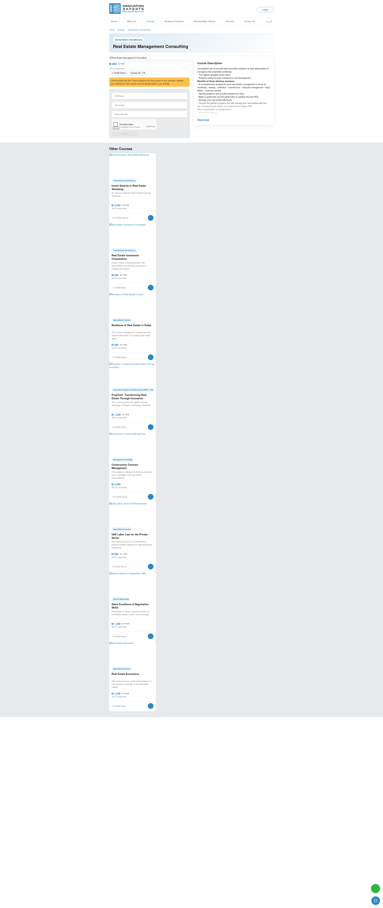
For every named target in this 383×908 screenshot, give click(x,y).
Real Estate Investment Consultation (125, 257)
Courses (150, 21)
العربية (269, 21)
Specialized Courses (122, 320)
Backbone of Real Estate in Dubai (131, 325)
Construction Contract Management (125, 466)
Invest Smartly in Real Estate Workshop (129, 187)
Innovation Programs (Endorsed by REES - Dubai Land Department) (133, 390)
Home (114, 21)
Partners (230, 21)
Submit (125, 133)
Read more (203, 119)
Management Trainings (122, 459)
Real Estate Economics (125, 674)
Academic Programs (174, 21)
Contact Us (249, 21)
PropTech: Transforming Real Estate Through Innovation (129, 396)
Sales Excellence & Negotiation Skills (130, 605)
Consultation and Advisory (139, 29)
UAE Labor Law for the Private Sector (130, 536)
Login (265, 9)
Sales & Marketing (121, 599)
